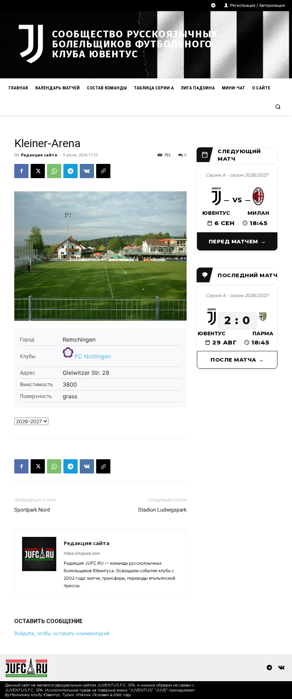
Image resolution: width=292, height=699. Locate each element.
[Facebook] (21, 171)
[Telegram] (213, 5)
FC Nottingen (93, 356)
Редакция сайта (39, 154)
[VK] (87, 171)
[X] (38, 171)
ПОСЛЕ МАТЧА (233, 359)
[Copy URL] (103, 171)
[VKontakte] (281, 668)
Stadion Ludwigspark (162, 510)
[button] (278, 106)
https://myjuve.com (82, 553)
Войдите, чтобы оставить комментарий (61, 633)
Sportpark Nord (32, 510)
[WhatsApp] (54, 171)
